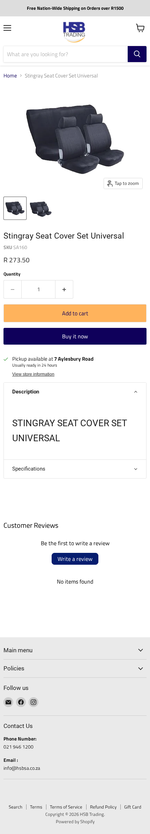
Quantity (12, 274)
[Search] (137, 54)
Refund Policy (103, 806)
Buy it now (75, 336)
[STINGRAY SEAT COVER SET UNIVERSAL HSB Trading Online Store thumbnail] (15, 208)
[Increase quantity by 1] (64, 289)
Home (10, 75)
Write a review (75, 559)
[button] (75, 392)
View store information (33, 374)
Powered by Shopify (75, 821)
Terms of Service (66, 806)
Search (15, 806)
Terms (36, 806)
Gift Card (132, 806)
